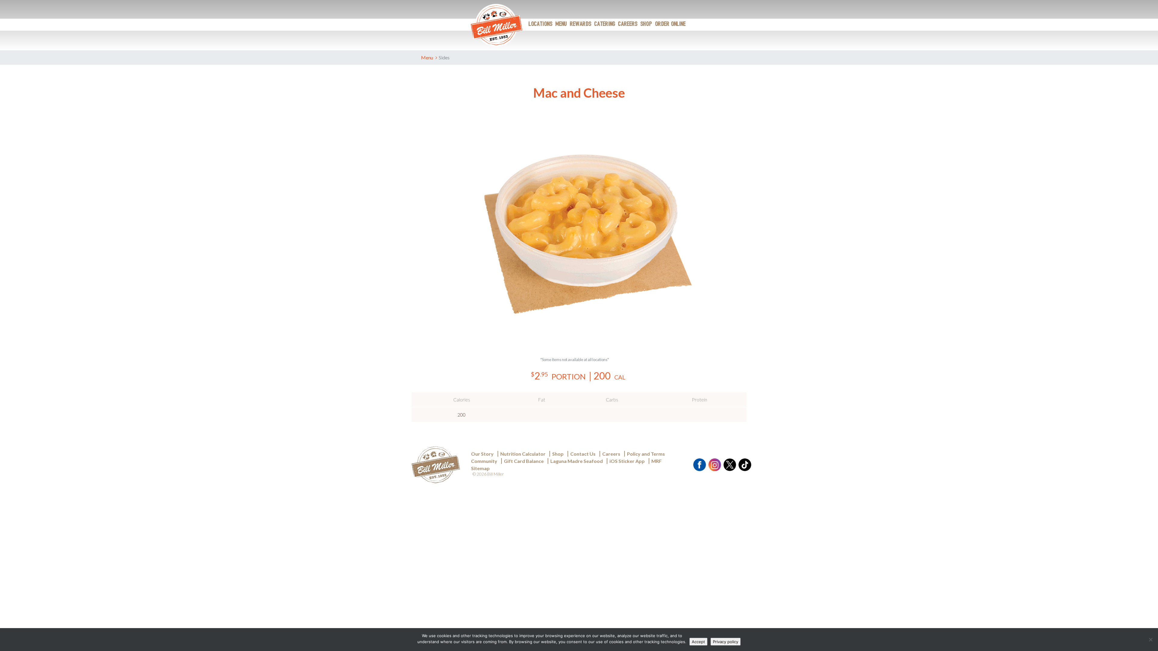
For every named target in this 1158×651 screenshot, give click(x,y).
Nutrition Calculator (579, 430)
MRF (656, 461)
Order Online (670, 24)
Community (484, 461)
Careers (628, 24)
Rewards (580, 24)
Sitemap (480, 468)
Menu (561, 24)
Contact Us (583, 454)
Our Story (482, 454)
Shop (646, 24)
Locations (540, 24)
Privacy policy (725, 641)
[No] (1150, 640)
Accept (698, 641)
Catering (604, 24)
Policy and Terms (646, 454)
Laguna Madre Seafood (576, 461)
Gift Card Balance (524, 461)
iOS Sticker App (627, 461)
